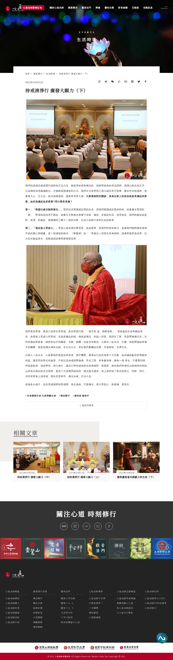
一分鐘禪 (93, 607)
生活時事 (51, 74)
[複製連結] (99, 81)
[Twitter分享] (139, 81)
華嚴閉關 (38, 622)
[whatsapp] (119, 81)
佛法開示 (65, 395)
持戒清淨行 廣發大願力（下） (74, 74)
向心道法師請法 (125, 607)
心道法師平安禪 (97, 598)
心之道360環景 (125, 612)
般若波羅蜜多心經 (70, 622)
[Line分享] (132, 81)
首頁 (28, 74)
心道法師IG (151, 607)
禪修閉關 (38, 627)
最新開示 (38, 74)
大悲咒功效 (67, 612)
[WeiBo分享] (106, 81)
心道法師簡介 (12, 603)
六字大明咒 (67, 617)
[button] (4, 547)
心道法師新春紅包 (32, 7)
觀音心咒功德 (68, 598)
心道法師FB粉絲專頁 (156, 603)
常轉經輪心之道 (125, 603)
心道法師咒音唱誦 (126, 598)
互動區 (135, 7)
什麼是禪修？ (96, 603)
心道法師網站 (12, 598)
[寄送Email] (126, 81)
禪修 (98, 7)
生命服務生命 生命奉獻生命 (41, 395)
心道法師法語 (12, 617)
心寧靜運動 (95, 617)
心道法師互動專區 (126, 591)
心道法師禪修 (96, 591)
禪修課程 (93, 612)
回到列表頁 (87, 405)
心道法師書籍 (12, 612)
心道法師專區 (12, 591)
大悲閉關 (38, 617)
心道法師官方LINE (155, 598)
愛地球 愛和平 (81, 395)
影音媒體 (123, 7)
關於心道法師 (57, 7)
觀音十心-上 (67, 603)
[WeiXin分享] (113, 81)
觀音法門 (65, 591)
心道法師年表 (12, 607)
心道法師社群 (152, 591)
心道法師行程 (12, 622)
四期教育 (38, 612)
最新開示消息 (40, 591)
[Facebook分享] (146, 81)
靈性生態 (38, 603)
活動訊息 (148, 7)
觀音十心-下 (67, 607)
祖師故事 (38, 607)
